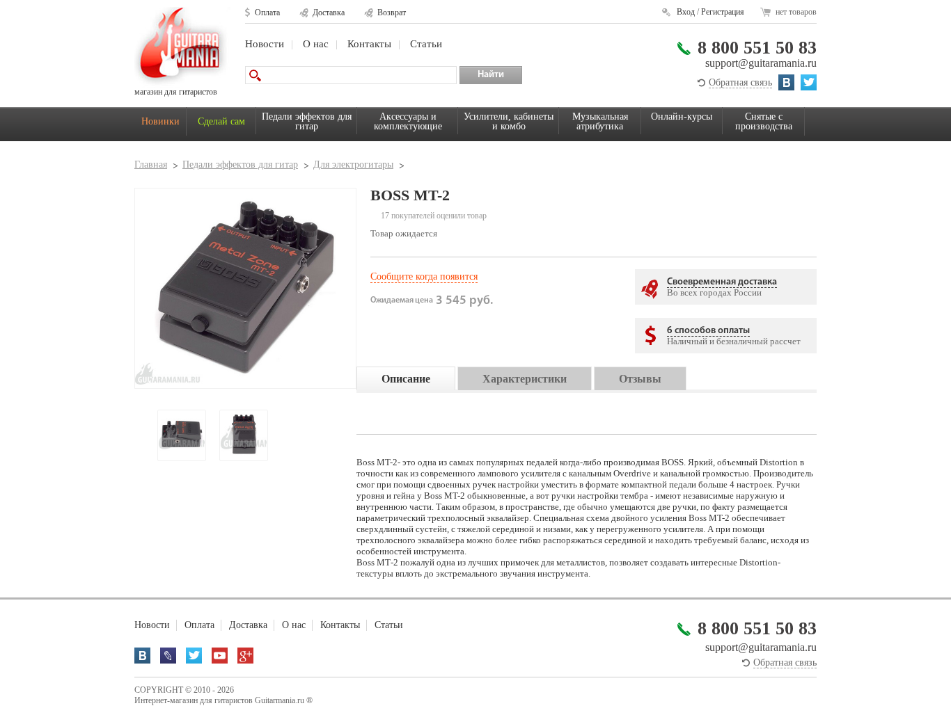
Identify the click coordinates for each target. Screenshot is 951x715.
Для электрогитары (353, 164)
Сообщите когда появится (424, 276)
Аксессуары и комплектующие (408, 121)
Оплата (267, 12)
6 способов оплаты (708, 331)
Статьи (426, 43)
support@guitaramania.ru (761, 63)
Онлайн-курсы (681, 116)
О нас (316, 43)
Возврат (391, 12)
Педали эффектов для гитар (307, 121)
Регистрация (722, 12)
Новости (264, 43)
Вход (686, 12)
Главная (150, 164)
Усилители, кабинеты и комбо (508, 121)
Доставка (329, 12)
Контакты (369, 43)
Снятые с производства (763, 121)
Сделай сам (221, 121)
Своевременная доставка (722, 282)
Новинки (160, 121)
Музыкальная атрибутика (600, 121)
